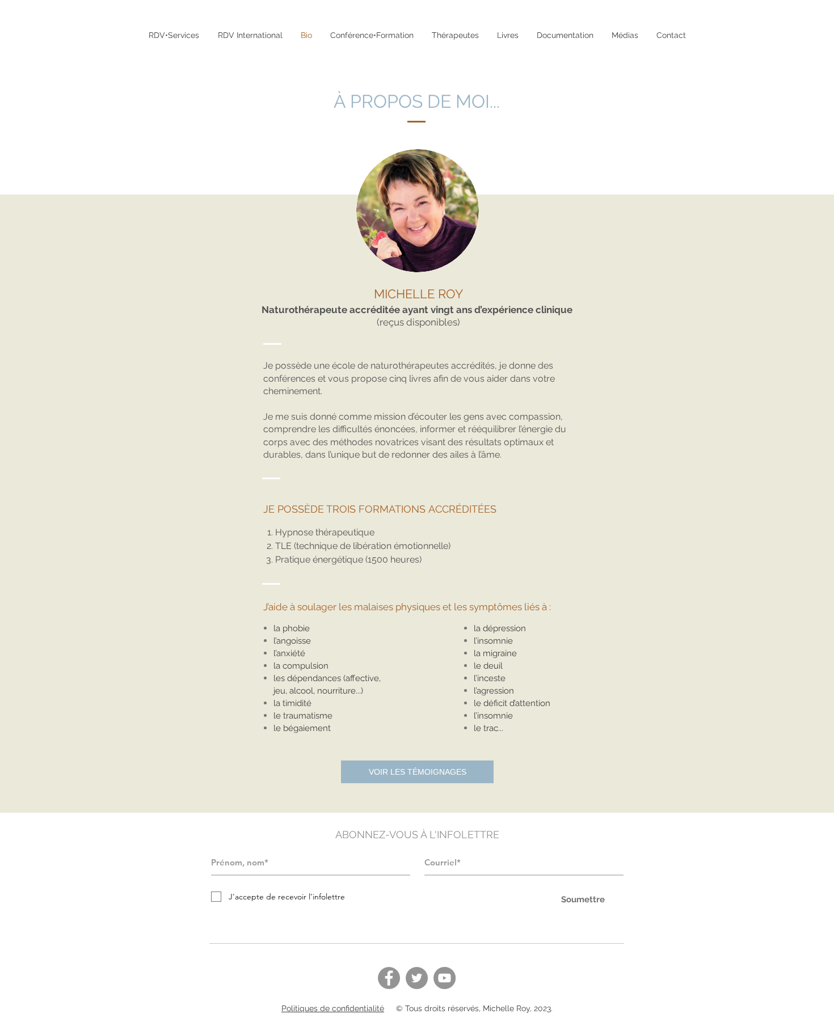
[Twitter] (417, 978)
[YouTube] (444, 978)
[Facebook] (389, 978)
